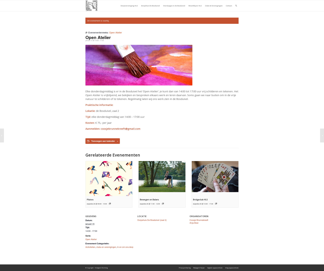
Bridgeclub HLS (200, 199)
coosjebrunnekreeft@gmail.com (120, 128)
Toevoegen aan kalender (103, 141)
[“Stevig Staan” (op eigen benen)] (322, 135)
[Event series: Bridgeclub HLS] (216, 203)
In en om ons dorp (125, 247)
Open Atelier (91, 239)
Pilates (90, 199)
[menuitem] (129, 5)
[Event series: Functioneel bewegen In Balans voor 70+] (163, 203)
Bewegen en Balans (149, 199)
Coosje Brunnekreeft (199, 220)
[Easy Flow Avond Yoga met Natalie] (2, 135)
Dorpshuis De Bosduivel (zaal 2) (152, 220)
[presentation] (109, 178)
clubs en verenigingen (106, 247)
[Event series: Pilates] (110, 203)
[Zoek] (236, 5)
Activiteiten (90, 247)
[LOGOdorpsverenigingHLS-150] (91, 5)
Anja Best (194, 222)
